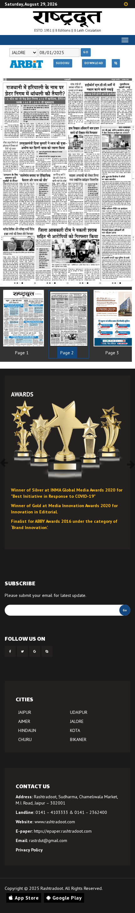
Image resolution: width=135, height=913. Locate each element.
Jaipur (24, 712)
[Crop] (116, 63)
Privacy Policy (29, 850)
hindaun (27, 730)
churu (25, 739)
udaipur (78, 712)
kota (75, 730)
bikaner (78, 739)
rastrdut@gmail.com (48, 840)
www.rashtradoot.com (55, 822)
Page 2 (67, 353)
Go (85, 52)
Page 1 (22, 353)
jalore (77, 721)
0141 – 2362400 (90, 812)
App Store (27, 898)
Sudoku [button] (63, 63)
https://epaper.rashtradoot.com (63, 831)
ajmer (24, 721)
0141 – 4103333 (51, 812)
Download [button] (93, 63)
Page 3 (112, 353)
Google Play (67, 898)
